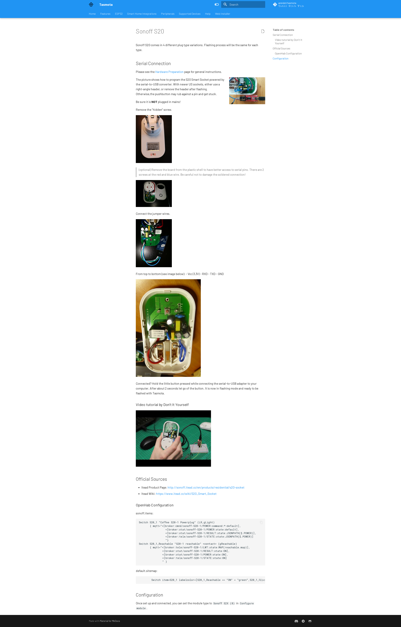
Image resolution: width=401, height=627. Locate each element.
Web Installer (222, 13)
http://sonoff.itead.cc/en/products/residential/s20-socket (206, 487)
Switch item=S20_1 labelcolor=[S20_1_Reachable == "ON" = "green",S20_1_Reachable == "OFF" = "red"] (202, 579)
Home (92, 13)
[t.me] (303, 621)
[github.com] (310, 621)
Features (105, 13)
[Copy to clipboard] (261, 522)
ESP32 (119, 13)
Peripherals (167, 13)
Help (208, 13)
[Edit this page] (263, 31)
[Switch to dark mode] (216, 4)
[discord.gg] (296, 621)
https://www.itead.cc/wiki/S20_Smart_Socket (186, 493)
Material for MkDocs (110, 620)
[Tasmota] (91, 4)
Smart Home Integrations (141, 13)
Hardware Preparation (169, 72)
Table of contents (283, 29)
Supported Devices (189, 13)
